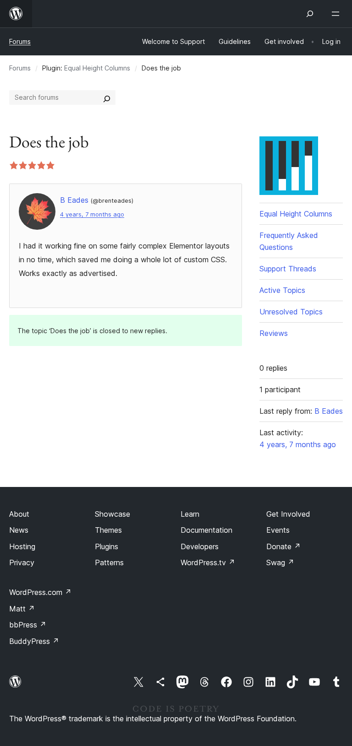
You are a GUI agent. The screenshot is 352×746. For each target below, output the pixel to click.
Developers (200, 546)
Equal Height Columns (97, 68)
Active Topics (282, 290)
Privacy (21, 562)
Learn (190, 514)
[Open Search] (310, 13)
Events (278, 530)
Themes (108, 530)
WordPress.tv (208, 562)
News (18, 530)
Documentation (206, 530)
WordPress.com (40, 592)
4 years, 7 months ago (92, 214)
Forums (20, 41)
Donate (283, 546)
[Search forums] (107, 97)
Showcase (112, 514)
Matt (22, 608)
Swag (280, 562)
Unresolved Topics (291, 311)
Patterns (109, 562)
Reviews (273, 333)
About (19, 514)
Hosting (22, 546)
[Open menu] (337, 13)
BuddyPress (34, 641)
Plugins (106, 546)
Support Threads (287, 268)
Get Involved (288, 514)
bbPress (27, 624)
